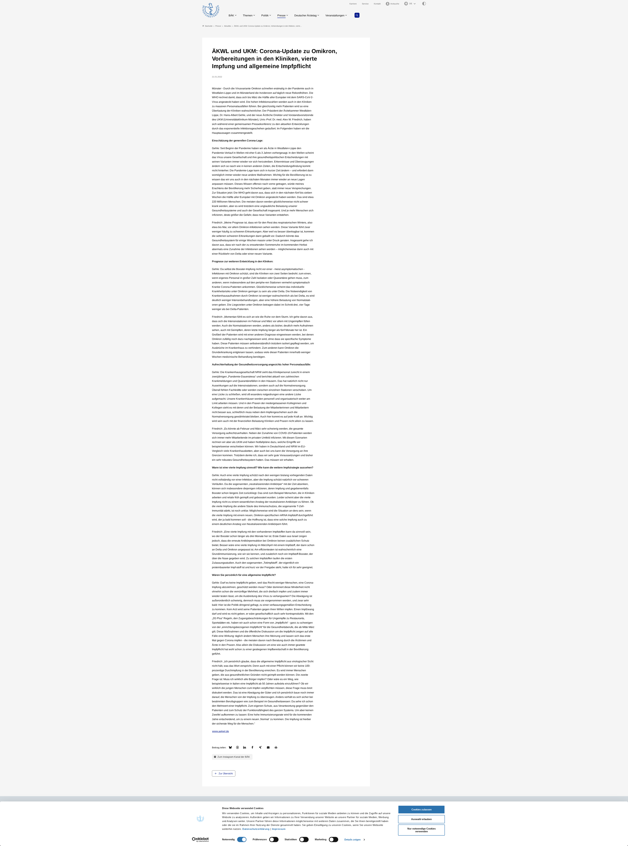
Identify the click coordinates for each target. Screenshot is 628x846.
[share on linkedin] (244, 747)
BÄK (231, 15)
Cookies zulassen (421, 809)
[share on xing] (260, 747)
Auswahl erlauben (421, 819)
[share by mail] (268, 747)
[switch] (274, 839)
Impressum (279, 829)
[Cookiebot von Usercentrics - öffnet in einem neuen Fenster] (200, 839)
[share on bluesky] (230, 747)
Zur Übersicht (226, 773)
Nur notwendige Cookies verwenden (421, 830)
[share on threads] (237, 747)
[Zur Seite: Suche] (357, 15)
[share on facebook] (252, 747)
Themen (248, 15)
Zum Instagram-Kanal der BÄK (233, 757)
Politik (265, 15)
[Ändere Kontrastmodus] (424, 3)
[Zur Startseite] (210, 10)
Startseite (208, 26)
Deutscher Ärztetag (305, 15)
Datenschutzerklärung (255, 829)
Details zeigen (352, 839)
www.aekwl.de (220, 731)
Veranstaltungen (334, 15)
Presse (281, 15)
